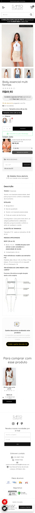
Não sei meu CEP (8, 168)
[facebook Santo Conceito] (17, 423)
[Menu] (3, 7)
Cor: (6, 116)
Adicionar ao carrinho (22, 152)
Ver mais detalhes (9, 105)
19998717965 (19, 460)
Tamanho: (14, 109)
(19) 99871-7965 (19, 457)
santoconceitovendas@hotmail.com (17, 464)
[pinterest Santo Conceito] (22, 423)
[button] (17, 134)
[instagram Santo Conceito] (13, 423)
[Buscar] (31, 14)
